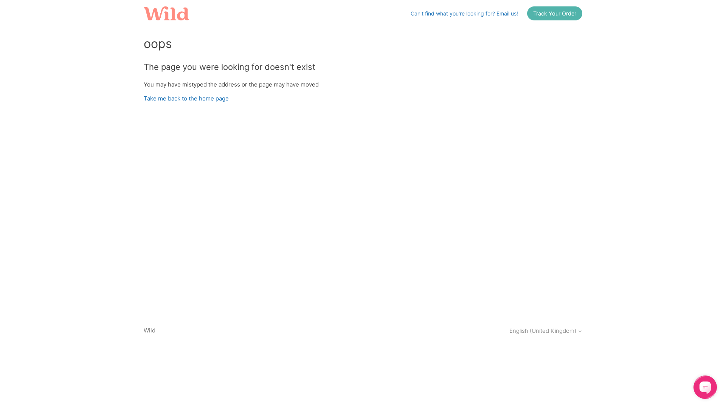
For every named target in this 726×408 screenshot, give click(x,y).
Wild (149, 330)
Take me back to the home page (186, 98)
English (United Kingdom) (543, 331)
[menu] (554, 13)
